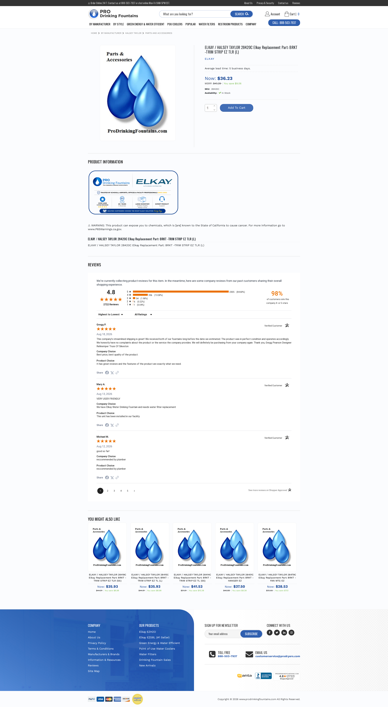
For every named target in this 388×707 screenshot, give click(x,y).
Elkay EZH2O (147, 631)
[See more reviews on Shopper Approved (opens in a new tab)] (117, 372)
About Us (248, 3)
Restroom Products (230, 24)
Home (92, 631)
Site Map (94, 671)
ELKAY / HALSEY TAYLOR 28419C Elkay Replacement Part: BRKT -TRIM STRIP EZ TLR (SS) (107, 577)
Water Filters (207, 24)
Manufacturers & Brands (103, 654)
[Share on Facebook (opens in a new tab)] (107, 372)
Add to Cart (107, 550)
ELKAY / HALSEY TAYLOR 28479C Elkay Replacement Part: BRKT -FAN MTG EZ (277, 577)
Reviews (296, 3)
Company (251, 24)
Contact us (283, 3)
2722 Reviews (114, 304)
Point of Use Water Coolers (157, 648)
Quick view (107, 542)
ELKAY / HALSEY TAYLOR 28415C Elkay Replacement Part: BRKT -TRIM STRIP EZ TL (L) (150, 577)
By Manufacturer (99, 24)
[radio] (194, 292)
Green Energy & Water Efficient (145, 24)
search (239, 14)
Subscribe (251, 634)
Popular (191, 24)
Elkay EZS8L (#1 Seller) (154, 637)
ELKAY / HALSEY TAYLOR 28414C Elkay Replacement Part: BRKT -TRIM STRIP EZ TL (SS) (192, 577)
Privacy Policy (97, 643)
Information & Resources (104, 659)
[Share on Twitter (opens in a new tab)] (112, 372)
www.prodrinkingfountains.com (257, 699)
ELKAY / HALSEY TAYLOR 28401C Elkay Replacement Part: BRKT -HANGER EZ (235, 577)
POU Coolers (174, 24)
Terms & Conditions (101, 648)
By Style (118, 24)
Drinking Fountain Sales (155, 659)
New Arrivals (147, 665)
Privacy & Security (265, 3)
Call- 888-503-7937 (284, 22)
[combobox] (206, 14)
